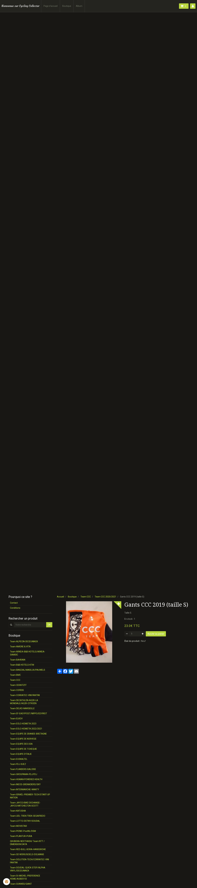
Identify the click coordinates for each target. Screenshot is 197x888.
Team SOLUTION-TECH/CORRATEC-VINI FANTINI (29, 861)
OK (49, 625)
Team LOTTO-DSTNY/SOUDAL (25, 821)
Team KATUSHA (18, 811)
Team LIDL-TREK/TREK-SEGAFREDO (27, 816)
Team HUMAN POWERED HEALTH (26, 779)
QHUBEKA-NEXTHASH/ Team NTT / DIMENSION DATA (27, 842)
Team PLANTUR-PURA (21, 836)
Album (79, 6)
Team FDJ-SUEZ (18, 764)
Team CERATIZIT (18, 685)
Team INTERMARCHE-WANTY (24, 789)
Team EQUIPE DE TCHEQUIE (23, 749)
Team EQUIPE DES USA (21, 744)
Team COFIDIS (17, 690)
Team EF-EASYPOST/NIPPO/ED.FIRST (28, 713)
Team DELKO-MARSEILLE (22, 708)
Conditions (15, 608)
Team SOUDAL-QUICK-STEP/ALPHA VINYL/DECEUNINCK (27, 869)
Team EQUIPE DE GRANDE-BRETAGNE (28, 734)
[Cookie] (6, 881)
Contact (14, 603)
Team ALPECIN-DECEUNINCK (24, 641)
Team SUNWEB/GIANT (21, 884)
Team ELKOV (16, 718)
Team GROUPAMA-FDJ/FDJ (23, 774)
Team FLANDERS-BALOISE (23, 769)
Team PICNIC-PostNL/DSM (23, 831)
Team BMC (15, 675)
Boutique (66, 6)
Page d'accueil (51, 6)
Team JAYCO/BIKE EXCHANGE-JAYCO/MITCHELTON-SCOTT (25, 804)
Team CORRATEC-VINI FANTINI (25, 695)
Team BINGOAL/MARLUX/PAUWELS (27, 670)
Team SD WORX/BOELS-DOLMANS (27, 854)
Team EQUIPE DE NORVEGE (23, 739)
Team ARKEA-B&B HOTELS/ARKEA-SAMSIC (27, 653)
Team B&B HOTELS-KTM (22, 665)
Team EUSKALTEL (18, 759)
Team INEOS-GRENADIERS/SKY (25, 784)
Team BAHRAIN (17, 660)
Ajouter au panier (155, 634)
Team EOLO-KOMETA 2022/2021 (26, 728)
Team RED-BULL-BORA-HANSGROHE (28, 849)
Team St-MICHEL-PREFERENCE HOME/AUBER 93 (25, 877)
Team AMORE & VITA (20, 646)
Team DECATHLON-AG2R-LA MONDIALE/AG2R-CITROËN (24, 702)
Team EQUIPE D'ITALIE (21, 754)
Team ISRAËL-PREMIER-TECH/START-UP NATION (30, 796)
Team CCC (85, 596)
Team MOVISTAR (18, 826)
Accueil (60, 596)
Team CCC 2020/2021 (105, 596)
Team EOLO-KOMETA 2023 (23, 723)
